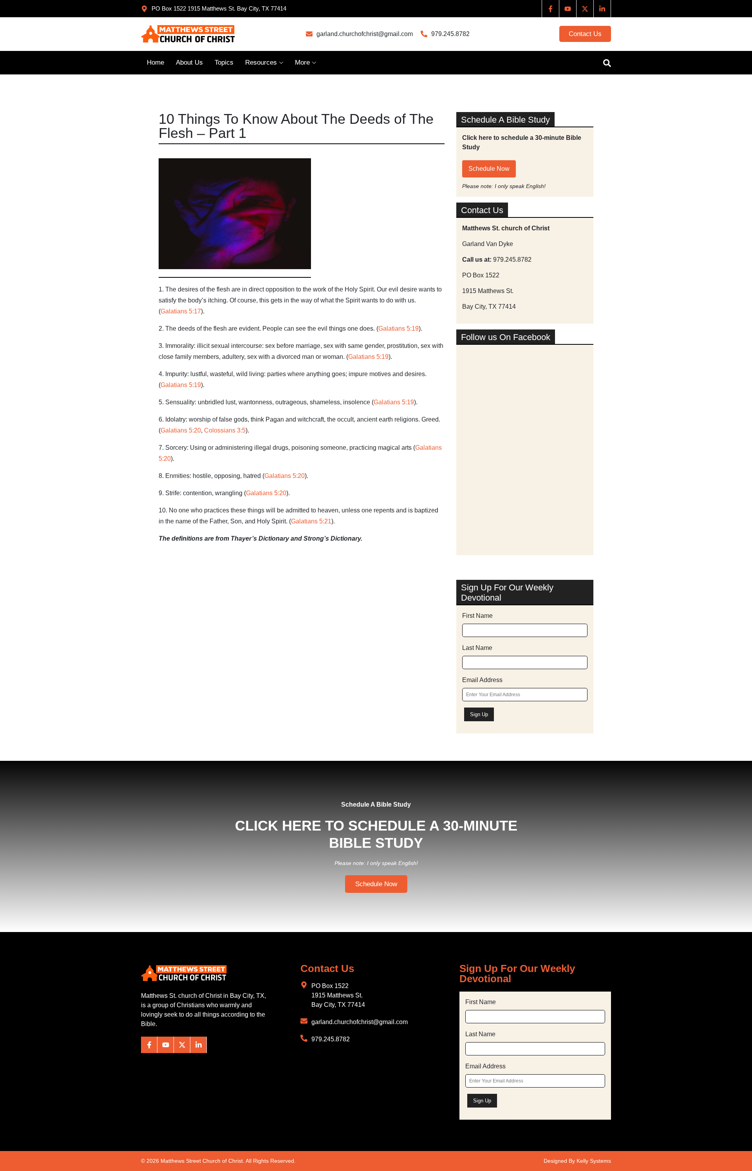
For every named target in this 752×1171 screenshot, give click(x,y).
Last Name (477, 647)
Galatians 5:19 (398, 328)
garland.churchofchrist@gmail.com (364, 34)
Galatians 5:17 (181, 311)
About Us (189, 62)
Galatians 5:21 (311, 521)
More (302, 62)
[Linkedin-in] (602, 8)
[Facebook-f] (550, 8)
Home (155, 62)
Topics (224, 62)
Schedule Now (489, 168)
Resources (261, 62)
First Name (477, 615)
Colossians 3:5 (225, 430)
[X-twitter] (585, 8)
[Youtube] (568, 8)
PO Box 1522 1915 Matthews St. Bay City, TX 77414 (338, 995)
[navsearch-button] (603, 63)
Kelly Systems (594, 1161)
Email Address (482, 680)
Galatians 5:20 (181, 430)
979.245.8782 (450, 34)
